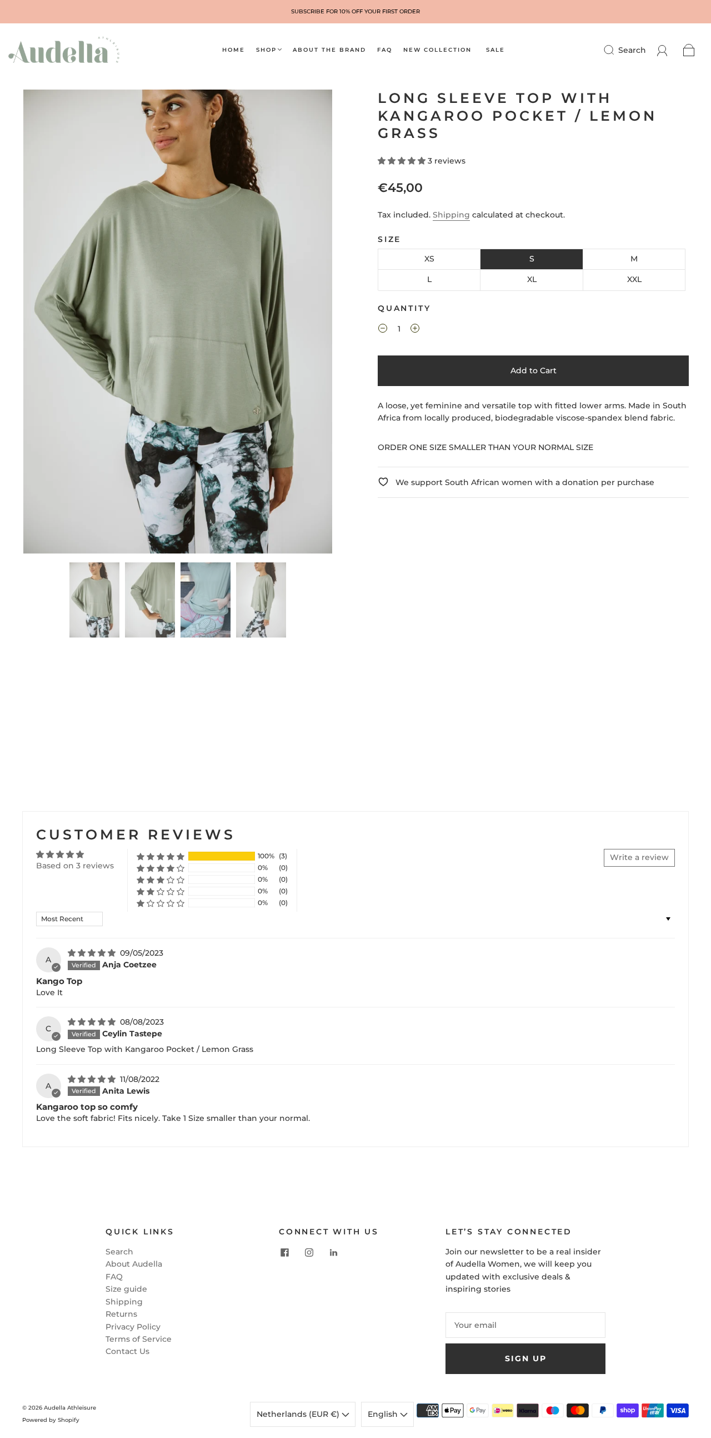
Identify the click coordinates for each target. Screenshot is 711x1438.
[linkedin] (333, 1252)
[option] (355, 12)
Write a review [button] (639, 857)
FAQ (384, 50)
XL (532, 279)
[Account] (662, 50)
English (384, 1414)
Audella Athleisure (70, 1407)
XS (429, 259)
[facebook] (284, 1252)
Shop (266, 50)
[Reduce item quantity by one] (382, 330)
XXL (634, 279)
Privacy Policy (133, 1327)
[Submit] (616, 50)
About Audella (134, 1264)
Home (233, 50)
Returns (121, 1314)
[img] (93, 953)
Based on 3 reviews (75, 866)
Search (632, 50)
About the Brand (329, 50)
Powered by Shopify (50, 1420)
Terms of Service (139, 1339)
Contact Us (127, 1351)
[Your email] (525, 1325)
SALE (495, 50)
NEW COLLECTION (437, 50)
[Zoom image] (178, 324)
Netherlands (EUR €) (299, 1414)
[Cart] (689, 50)
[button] (54, 324)
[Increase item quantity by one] (415, 330)
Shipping (451, 215)
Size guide (126, 1289)
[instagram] (309, 1252)
